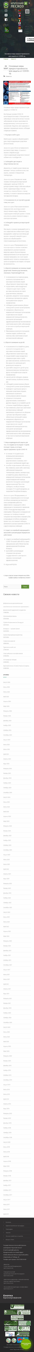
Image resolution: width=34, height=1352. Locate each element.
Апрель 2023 (7, 874)
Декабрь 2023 (7, 835)
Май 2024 (6, 811)
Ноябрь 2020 (7, 1013)
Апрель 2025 (7, 759)
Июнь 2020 (6, 1037)
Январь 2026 (7, 716)
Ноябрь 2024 (7, 783)
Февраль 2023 (7, 883)
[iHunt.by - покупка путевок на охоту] (22, 1336)
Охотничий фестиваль (10, 616)
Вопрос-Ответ (10, 1239)
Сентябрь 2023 (7, 850)
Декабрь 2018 (7, 1123)
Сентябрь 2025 (7, 735)
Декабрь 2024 (7, 778)
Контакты (8, 1222)
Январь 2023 (7, 888)
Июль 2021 (6, 974)
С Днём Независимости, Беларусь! (13, 622)
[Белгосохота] (11, 1325)
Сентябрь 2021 (7, 965)
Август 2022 (6, 912)
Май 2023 (6, 869)
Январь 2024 (7, 831)
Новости (13, 59)
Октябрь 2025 (7, 730)
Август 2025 (6, 740)
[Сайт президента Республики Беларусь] (17, 1309)
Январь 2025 (7, 773)
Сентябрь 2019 (7, 1080)
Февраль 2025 (7, 768)
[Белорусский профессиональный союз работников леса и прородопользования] (14, 1342)
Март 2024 (6, 821)
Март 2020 (6, 1051)
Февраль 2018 (7, 1171)
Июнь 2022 (6, 922)
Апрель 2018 (7, 1161)
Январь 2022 (7, 946)
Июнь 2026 (6, 692)
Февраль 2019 (7, 1113)
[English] (19, 13)
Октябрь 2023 (7, 845)
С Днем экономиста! (9, 641)
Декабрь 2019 (7, 1065)
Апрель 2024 (7, 816)
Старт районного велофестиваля (13, 653)
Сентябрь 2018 (7, 1137)
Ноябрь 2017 (7, 1185)
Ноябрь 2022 (7, 898)
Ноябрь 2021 (7, 955)
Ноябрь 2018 (7, 1128)
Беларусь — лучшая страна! (11, 628)
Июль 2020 (6, 1032)
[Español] (19, 28)
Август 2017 (6, 1199)
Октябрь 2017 (7, 1190)
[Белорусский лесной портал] (23, 1314)
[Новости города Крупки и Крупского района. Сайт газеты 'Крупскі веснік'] (11, 1330)
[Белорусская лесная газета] (17, 1319)
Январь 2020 (7, 1061)
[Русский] (19, 25)
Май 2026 (6, 696)
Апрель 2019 (7, 1104)
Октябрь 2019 (7, 1075)
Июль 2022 (6, 917)
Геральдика (9, 1229)
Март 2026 (6, 706)
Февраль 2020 (7, 1056)
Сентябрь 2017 (7, 1195)
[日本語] (19, 23)
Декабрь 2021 (7, 950)
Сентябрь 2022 (7, 907)
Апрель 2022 (7, 931)
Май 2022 (6, 926)
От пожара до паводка (9, 659)
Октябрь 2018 (7, 1132)
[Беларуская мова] (19, 10)
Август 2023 (6, 855)
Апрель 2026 (7, 701)
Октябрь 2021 (7, 960)
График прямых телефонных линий (19, 577)
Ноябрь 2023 (7, 840)
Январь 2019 (7, 1118)
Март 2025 (6, 764)
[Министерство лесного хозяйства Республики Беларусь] (10, 1314)
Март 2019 (6, 1108)
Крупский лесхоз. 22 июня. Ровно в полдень (16, 666)
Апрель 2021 (7, 989)
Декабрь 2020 (7, 1008)
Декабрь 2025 (7, 720)
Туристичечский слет (9, 647)
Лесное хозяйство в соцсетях (14, 1236)
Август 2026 (6, 682)
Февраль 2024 (7, 826)
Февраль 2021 (7, 998)
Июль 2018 (6, 1147)
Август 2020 (6, 1027)
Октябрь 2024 (7, 787)
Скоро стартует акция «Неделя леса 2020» (17, 575)
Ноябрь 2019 (7, 1070)
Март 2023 (6, 879)
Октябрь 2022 (7, 902)
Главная (6, 59)
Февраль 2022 (7, 941)
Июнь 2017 (6, 1209)
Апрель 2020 (7, 1046)
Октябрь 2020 (7, 1017)
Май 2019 (6, 1099)
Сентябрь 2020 (7, 1022)
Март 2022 (6, 936)
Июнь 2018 (6, 1152)
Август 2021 (6, 970)
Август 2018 (6, 1142)
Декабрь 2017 (7, 1180)
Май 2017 (6, 1214)
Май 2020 (6, 1041)
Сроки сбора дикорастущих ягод (12, 635)
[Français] (19, 15)
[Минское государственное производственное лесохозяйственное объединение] (24, 1325)
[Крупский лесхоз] (13, 5)
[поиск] (29, 3)
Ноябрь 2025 (7, 725)
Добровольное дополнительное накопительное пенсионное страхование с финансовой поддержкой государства (16, 606)
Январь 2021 (7, 1003)
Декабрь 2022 (7, 893)
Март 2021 (6, 993)
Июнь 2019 (6, 1094)
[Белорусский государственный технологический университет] (24, 1330)
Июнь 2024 (6, 807)
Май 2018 (6, 1156)
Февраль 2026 (7, 711)
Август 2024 (6, 797)
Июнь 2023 (6, 864)
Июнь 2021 (6, 979)
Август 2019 (6, 1085)
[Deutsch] (19, 18)
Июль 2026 (6, 687)
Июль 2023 (6, 859)
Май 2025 (6, 754)
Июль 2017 (6, 1204)
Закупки (8, 1232)
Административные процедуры (15, 1226)
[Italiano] (19, 20)
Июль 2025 (6, 744)
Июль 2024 (6, 802)
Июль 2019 (6, 1089)
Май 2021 (6, 984)
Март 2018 (6, 1166)
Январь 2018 (7, 1176)
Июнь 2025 (6, 749)
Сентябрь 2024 (7, 792)
